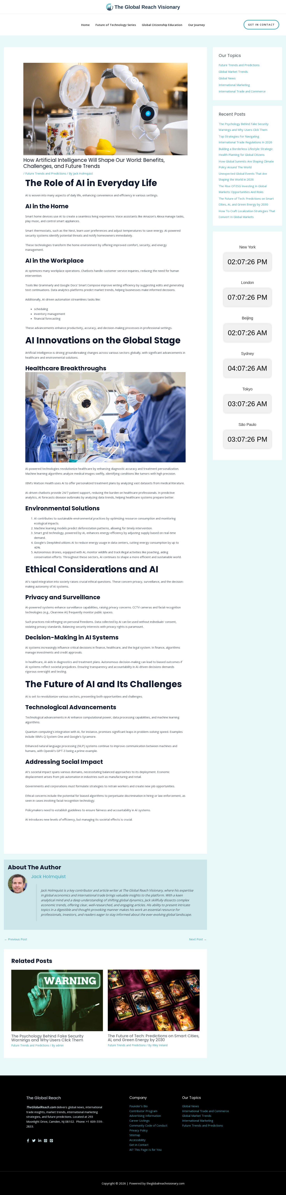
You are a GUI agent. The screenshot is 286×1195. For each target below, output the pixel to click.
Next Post (198, 939)
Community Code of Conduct (148, 1125)
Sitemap (134, 1135)
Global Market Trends (233, 72)
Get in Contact (138, 1145)
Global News (227, 78)
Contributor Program (143, 1111)
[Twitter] (34, 1140)
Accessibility (137, 1140)
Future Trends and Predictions (45, 173)
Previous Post (15, 939)
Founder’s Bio (138, 1106)
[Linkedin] (39, 1140)
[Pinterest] (51, 1140)
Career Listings (139, 1120)
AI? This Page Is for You (145, 1150)
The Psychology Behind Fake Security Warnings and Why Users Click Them (47, 1038)
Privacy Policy (138, 1130)
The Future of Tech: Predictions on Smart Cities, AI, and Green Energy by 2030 (153, 1038)
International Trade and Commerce (242, 91)
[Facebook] (28, 1140)
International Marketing (234, 85)
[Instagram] (45, 1140)
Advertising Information (145, 1116)
